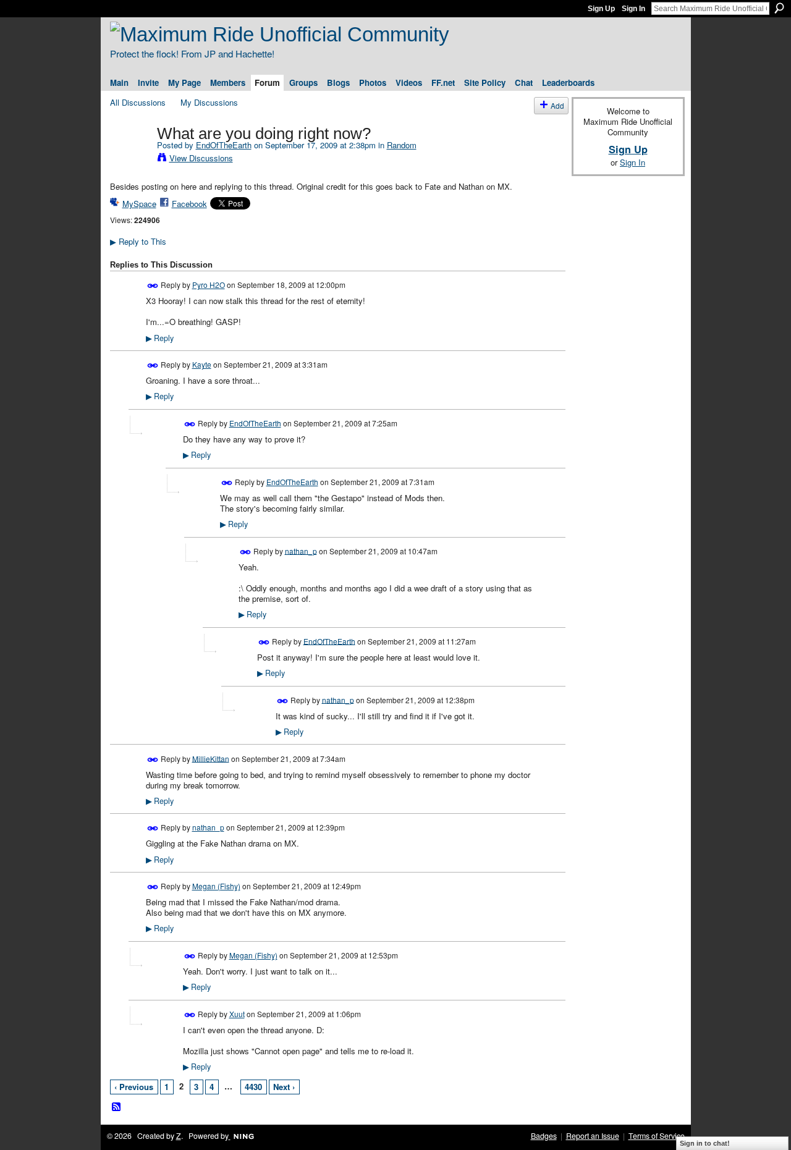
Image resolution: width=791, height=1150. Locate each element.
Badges (544, 1135)
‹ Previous (133, 1087)
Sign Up (601, 8)
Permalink (153, 286)
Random (402, 145)
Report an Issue (592, 1135)
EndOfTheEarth (224, 145)
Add (557, 105)
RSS (116, 1107)
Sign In (633, 8)
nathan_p (301, 550)
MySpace (139, 203)
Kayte (201, 364)
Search (779, 8)
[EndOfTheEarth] (130, 159)
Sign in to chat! (705, 1143)
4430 (253, 1087)
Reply (160, 338)
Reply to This (138, 241)
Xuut (237, 1013)
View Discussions (201, 158)
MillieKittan (210, 758)
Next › (284, 1087)
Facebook (189, 203)
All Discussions (138, 102)
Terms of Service (656, 1135)
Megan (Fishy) (216, 886)
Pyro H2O (208, 284)
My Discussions (209, 102)
